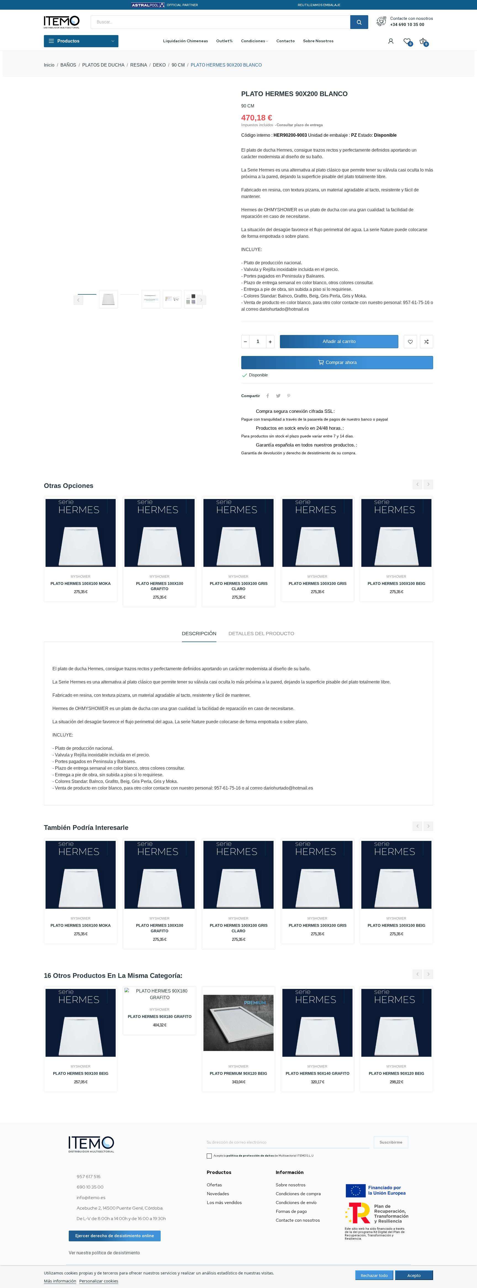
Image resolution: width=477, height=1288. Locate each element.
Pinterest (288, 396)
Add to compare (426, 341)
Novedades (218, 1194)
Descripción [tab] (199, 633)
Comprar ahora (341, 362)
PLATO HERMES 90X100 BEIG (80, 1073)
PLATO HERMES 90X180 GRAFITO (160, 1016)
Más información (60, 1281)
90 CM (247, 106)
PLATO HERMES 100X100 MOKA (81, 583)
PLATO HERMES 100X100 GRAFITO (159, 586)
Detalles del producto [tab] (261, 633)
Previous (57, 187)
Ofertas (214, 1185)
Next (222, 187)
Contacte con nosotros (298, 1220)
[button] (115, 1236)
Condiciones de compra (298, 1194)
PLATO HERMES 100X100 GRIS (317, 583)
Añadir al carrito (339, 341)
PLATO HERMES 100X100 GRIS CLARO (238, 586)
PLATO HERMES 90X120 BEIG (396, 1073)
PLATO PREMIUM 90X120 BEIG (238, 1073)
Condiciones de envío (296, 1202)
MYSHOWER (81, 576)
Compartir (268, 396)
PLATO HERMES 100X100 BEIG (396, 583)
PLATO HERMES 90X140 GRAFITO (317, 1073)
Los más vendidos (224, 1202)
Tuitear (278, 396)
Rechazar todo (374, 1275)
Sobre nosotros (291, 1185)
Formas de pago (291, 1211)
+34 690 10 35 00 (407, 25)
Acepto (414, 1275)
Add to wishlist (410, 341)
